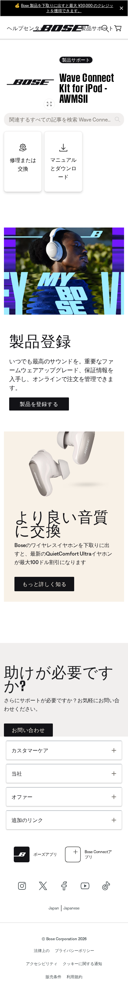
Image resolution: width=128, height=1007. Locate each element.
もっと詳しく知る (44, 584)
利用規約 (74, 977)
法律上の (42, 950)
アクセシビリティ (41, 963)
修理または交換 (23, 164)
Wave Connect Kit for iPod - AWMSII (86, 86)
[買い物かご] (117, 28)
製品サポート (76, 60)
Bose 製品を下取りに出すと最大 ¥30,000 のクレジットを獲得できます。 (67, 8)
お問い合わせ (28, 730)
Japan (54, 908)
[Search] (105, 29)
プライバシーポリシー (74, 950)
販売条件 (53, 977)
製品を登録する (39, 404)
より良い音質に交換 (61, 522)
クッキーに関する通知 (82, 963)
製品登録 (40, 340)
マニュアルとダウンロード (63, 168)
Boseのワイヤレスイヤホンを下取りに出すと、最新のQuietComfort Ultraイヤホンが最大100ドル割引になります (63, 553)
